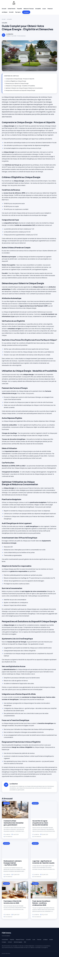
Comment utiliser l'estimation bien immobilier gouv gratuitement (14, 823)
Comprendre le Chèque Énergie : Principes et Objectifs (20, 78)
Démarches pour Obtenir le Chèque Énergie (17, 83)
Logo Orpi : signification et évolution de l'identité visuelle (43, 862)
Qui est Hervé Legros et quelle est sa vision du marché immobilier (40, 823)
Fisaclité (19, 8)
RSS (25, 942)
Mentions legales (18, 942)
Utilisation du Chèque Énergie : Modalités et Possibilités (20, 85)
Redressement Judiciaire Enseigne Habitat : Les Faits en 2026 (13, 863)
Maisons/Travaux (29, 8)
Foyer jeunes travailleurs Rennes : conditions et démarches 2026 (41, 903)
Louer (44, 8)
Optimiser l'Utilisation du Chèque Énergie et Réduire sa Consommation (24, 88)
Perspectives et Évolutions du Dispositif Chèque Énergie (20, 90)
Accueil (4, 8)
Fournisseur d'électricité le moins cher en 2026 (12, 902)
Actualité (38, 8)
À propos (18, 12)
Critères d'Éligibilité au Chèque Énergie (16, 81)
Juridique (4, 12)
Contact (26, 12)
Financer (50, 8)
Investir (11, 12)
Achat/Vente (11, 8)
